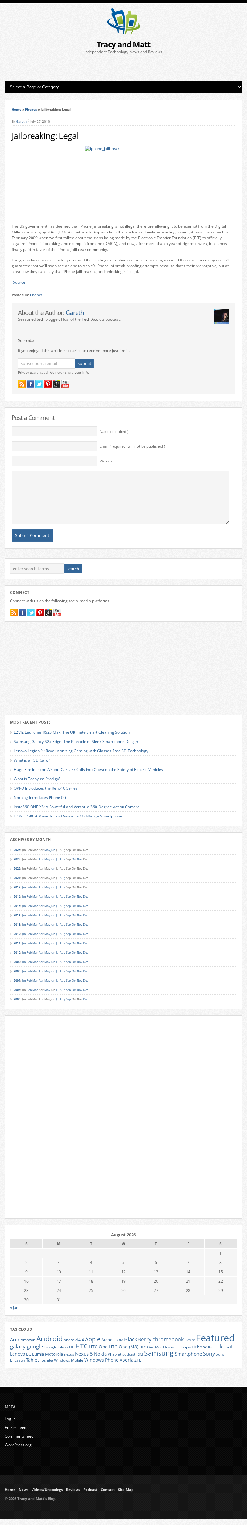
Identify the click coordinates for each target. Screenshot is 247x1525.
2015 (17, 906)
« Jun (14, 1307)
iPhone (200, 1347)
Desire (190, 1340)
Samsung (159, 1352)
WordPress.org (18, 1444)
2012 (17, 934)
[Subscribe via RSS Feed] (22, 384)
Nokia (100, 1353)
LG (28, 1354)
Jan (24, 887)
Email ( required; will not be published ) (132, 446)
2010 (17, 952)
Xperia (126, 1360)
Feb (29, 887)
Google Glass (56, 1347)
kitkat (226, 1346)
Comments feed (19, 1436)
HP (71, 1347)
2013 (17, 924)
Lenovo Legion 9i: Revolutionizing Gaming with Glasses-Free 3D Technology (81, 750)
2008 (17, 971)
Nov (79, 859)
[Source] (19, 282)
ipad (189, 1346)
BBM (119, 1340)
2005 (17, 999)
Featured (215, 1337)
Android (49, 1338)
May (47, 850)
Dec (85, 896)
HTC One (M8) (123, 1347)
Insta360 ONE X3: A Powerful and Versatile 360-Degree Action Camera (77, 806)
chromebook (168, 1339)
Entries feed (15, 1427)
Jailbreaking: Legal (45, 136)
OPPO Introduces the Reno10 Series (46, 788)
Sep (68, 896)
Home (16, 109)
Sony (209, 1353)
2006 (17, 990)
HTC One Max (150, 1347)
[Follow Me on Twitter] (39, 384)
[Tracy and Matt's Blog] (123, 32)
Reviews (73, 1489)
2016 (17, 896)
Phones (31, 109)
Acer (15, 1340)
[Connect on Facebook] (30, 384)
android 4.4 (74, 1339)
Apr (41, 859)
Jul (57, 859)
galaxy (18, 1346)
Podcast (90, 1489)
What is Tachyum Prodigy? (37, 778)
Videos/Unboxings (47, 1489)
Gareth (21, 121)
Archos (107, 1340)
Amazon (28, 1339)
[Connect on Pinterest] (48, 384)
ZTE (137, 1360)
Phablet (114, 1353)
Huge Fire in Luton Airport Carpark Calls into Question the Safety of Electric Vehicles (88, 769)
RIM (139, 1353)
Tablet (32, 1360)
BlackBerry (137, 1339)
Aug (62, 859)
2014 (17, 915)
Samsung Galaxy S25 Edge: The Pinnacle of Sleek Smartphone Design (76, 741)
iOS (181, 1347)
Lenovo (17, 1354)
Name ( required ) (114, 431)
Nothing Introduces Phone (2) (40, 797)
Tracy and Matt (123, 44)
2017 (17, 887)
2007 (17, 980)
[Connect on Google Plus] (56, 384)
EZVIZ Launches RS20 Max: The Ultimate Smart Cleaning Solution (72, 732)
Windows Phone (101, 1360)
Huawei (170, 1347)
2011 (17, 943)
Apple (92, 1339)
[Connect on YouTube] (65, 384)
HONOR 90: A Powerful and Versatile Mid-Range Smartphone (68, 816)
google (35, 1346)
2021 (17, 878)
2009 (17, 962)
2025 (17, 850)
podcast (128, 1354)
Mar (35, 887)
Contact (108, 1489)
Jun (53, 850)
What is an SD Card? (32, 760)
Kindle (213, 1347)
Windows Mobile (68, 1360)
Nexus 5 (84, 1353)
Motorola (54, 1354)
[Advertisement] (123, 68)
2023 (17, 859)
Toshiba (46, 1360)
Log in (10, 1418)
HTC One (98, 1347)
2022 (17, 868)
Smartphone (188, 1353)
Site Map (125, 1489)
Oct (74, 859)
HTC (81, 1345)
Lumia (38, 1354)
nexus (69, 1354)
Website (106, 461)
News (23, 1489)
